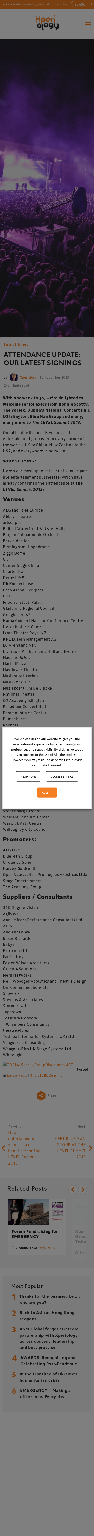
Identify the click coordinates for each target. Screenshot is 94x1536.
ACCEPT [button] (47, 792)
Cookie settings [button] (62, 776)
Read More (28, 776)
